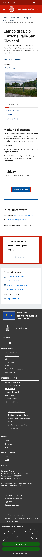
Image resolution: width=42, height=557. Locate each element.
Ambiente (11, 421)
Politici (7, 365)
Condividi (7, 59)
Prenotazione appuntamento (14, 495)
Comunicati (9, 444)
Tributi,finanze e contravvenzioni (19, 418)
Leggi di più (5, 540)
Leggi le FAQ (9, 501)
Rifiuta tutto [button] (21, 549)
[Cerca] (37, 9)
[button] (21, 553)
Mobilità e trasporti (11, 402)
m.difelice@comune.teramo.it (24, 215)
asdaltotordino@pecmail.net (17, 219)
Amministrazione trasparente (15, 515)
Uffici (6, 359)
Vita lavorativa (10, 388)
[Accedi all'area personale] (34, 2)
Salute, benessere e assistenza (18, 425)
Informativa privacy (11, 521)
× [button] (39, 525)
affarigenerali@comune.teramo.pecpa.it (19, 483)
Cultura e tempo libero (12, 385)
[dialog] (21, 540)
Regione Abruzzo (9, 2)
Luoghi (26, 17)
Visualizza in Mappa (21, 189)
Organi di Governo (11, 352)
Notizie (7, 440)
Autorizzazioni (13, 428)
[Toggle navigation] (4, 9)
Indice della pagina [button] (13, 104)
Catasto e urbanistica (12, 398)
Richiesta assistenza (12, 505)
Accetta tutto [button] (21, 544)
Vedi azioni (17, 59)
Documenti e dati (11, 372)
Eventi (7, 459)
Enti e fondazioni (10, 362)
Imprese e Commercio (12, 392)
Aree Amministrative (12, 356)
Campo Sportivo (8, 20)
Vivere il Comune (15, 17)
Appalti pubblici (10, 395)
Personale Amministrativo (14, 369)
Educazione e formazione (16, 411)
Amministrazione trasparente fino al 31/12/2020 (22, 518)
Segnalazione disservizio (13, 498)
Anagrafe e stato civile (12, 382)
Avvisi (7, 447)
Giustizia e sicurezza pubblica (18, 415)
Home (4, 17)
